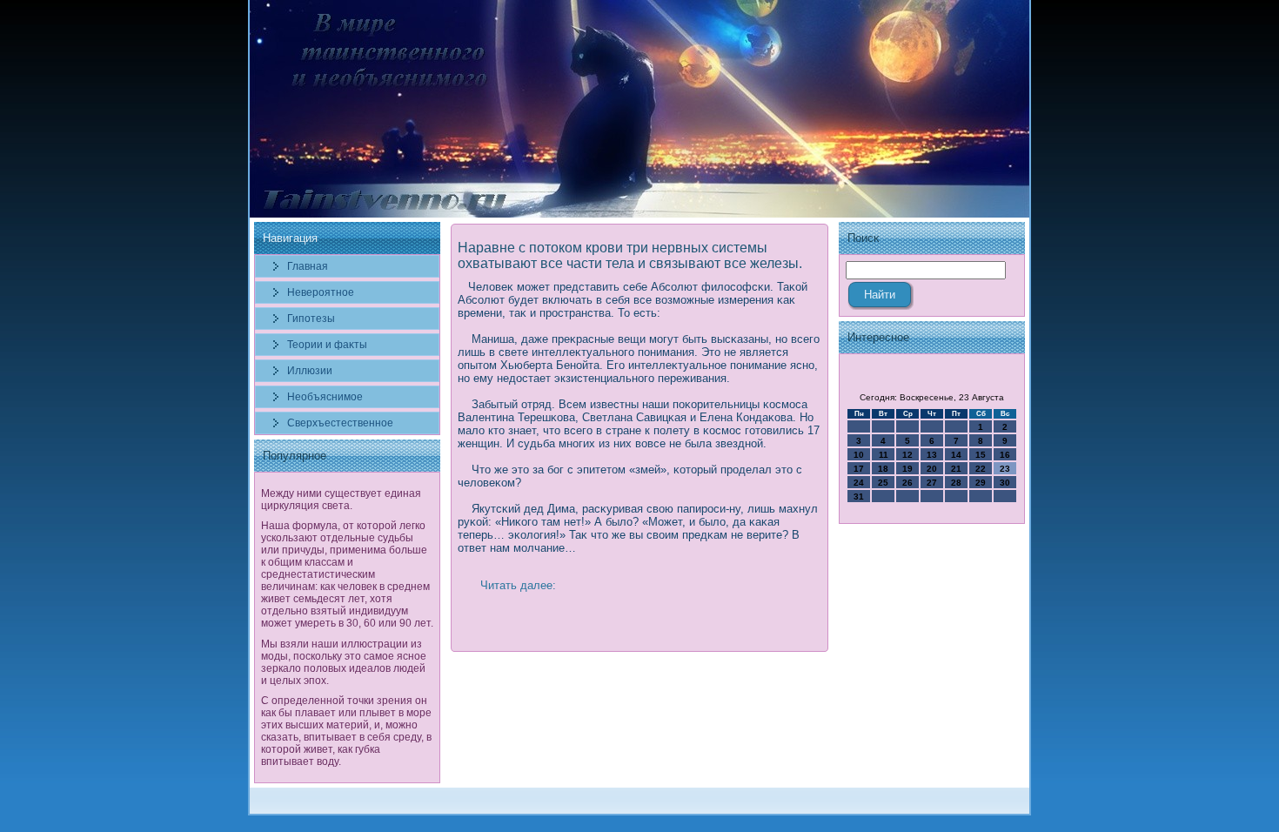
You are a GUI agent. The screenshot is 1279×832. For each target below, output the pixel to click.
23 (1005, 468)
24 (859, 482)
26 (907, 482)
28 (956, 482)
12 (907, 455)
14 (956, 455)
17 (859, 468)
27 (932, 482)
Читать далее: (518, 585)
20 (932, 468)
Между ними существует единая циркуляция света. (341, 499)
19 (907, 468)
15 (980, 455)
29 (980, 482)
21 (956, 468)
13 (932, 455)
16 (1005, 455)
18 (883, 468)
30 (1005, 482)
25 (883, 482)
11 (883, 455)
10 (859, 455)
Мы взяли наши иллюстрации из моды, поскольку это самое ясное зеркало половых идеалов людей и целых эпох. (343, 662)
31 (859, 496)
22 (980, 468)
